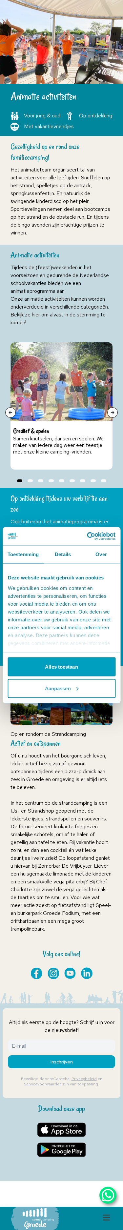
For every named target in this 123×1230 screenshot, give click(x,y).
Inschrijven (62, 1062)
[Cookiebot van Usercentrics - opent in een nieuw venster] (87, 536)
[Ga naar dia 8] (93, 480)
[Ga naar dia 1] (19, 480)
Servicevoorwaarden (43, 1084)
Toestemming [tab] (23, 554)
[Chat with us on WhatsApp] (107, 1195)
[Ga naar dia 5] (61, 480)
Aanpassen (58, 688)
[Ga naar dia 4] (51, 480)
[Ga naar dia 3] (40, 480)
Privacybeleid (84, 1078)
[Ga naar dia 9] (103, 480)
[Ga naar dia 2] (30, 480)
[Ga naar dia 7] (82, 480)
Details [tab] (63, 554)
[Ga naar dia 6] (72, 480)
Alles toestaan (61, 667)
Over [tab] (101, 554)
